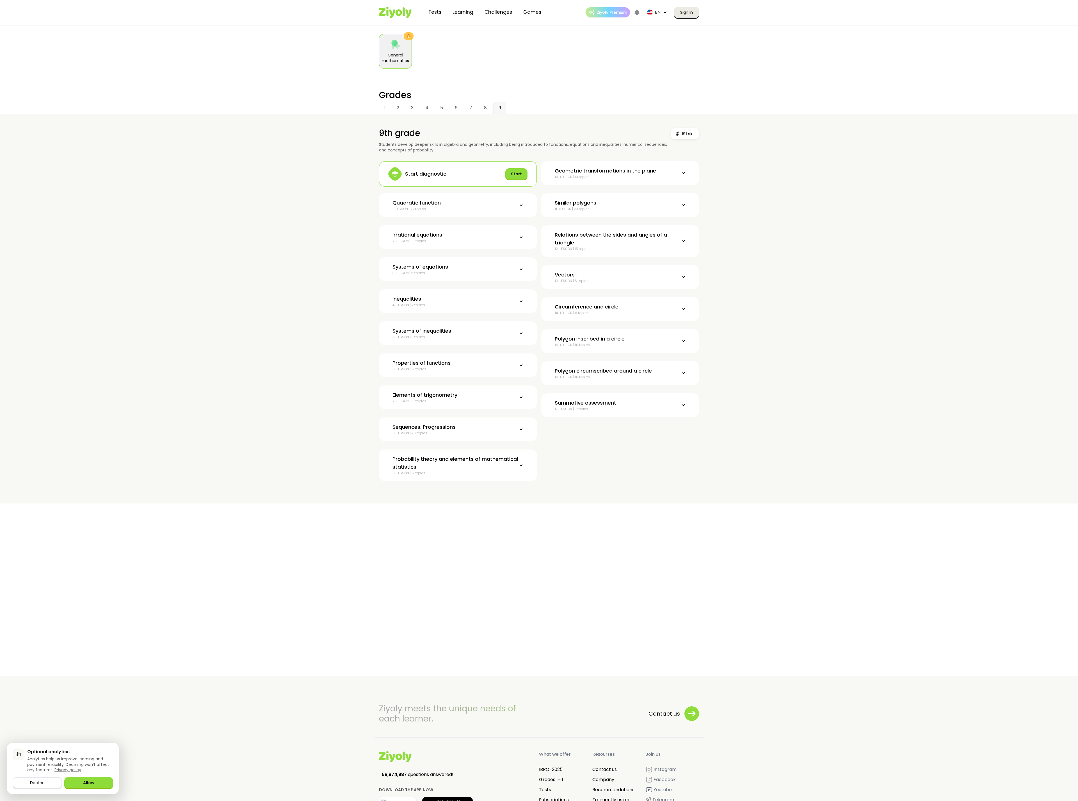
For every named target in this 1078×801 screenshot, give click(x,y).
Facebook (665, 779)
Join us (653, 754)
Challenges (498, 12)
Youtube (663, 789)
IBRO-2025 (551, 769)
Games (532, 12)
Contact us (604, 769)
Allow (88, 783)
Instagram (665, 769)
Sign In (686, 12)
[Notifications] (637, 12)
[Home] (395, 12)
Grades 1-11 (551, 779)
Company (603, 779)
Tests (434, 12)
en (658, 12)
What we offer (555, 754)
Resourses (603, 754)
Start (516, 174)
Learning (463, 12)
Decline (37, 783)
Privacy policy (67, 770)
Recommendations (613, 789)
